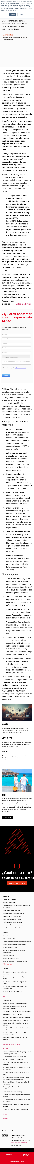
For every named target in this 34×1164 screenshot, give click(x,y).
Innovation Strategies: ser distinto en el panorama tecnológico (14, 1007)
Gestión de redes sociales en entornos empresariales (14, 951)
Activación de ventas (9, 939)
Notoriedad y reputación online (12, 928)
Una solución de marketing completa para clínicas (15, 983)
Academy (5, 1048)
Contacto (5, 1118)
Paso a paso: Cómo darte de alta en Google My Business (16, 1105)
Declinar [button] (21, 14)
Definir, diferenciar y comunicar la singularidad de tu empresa (16, 906)
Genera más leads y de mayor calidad (13, 913)
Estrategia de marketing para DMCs (13, 991)
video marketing (23, 304)
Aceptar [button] (13, 14)
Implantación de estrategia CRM (12, 916)
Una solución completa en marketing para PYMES (15, 978)
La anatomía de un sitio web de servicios (14, 1056)
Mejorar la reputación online (11, 958)
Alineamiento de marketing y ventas (13, 936)
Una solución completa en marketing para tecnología (15, 973)
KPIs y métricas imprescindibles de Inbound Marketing (15, 1063)
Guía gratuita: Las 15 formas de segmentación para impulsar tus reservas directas (16, 1078)
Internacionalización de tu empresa (13, 925)
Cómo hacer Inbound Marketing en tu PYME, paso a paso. (16, 1083)
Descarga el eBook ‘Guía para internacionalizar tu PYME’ (16, 1095)
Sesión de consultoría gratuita (11, 1044)
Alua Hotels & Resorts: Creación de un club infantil (15, 1029)
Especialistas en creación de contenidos (14, 944)
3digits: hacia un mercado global (12, 1014)
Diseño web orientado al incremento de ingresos (17, 941)
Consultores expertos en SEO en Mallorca (15, 961)
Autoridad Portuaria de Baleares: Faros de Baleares (15, 1038)
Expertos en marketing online (11, 910)
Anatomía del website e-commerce (13, 1059)
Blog (4, 996)
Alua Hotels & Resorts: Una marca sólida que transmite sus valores (16, 1034)
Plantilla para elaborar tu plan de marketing (15, 1109)
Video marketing (7, 964)
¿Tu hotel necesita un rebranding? (12, 1092)
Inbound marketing (8, 955)
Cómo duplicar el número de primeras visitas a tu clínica (16, 1088)
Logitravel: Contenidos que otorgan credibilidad (16, 1017)
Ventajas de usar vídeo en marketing (15, 37)
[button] (8, 1154)
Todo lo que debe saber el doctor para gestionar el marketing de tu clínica (17, 1053)
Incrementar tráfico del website (12, 919)
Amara (5, 1114)
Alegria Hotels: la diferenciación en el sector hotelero (15, 1024)
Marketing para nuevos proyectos (12, 922)
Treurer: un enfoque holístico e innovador (15, 1003)
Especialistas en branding (10, 947)
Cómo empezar (8, 39)
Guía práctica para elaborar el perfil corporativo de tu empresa (16, 1068)
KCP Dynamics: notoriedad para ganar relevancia (17, 1011)
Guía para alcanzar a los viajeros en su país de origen (16, 1073)
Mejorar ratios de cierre (9, 899)
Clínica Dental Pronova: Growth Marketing (15, 1020)
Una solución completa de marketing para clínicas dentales (15, 987)
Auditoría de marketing (9, 902)
